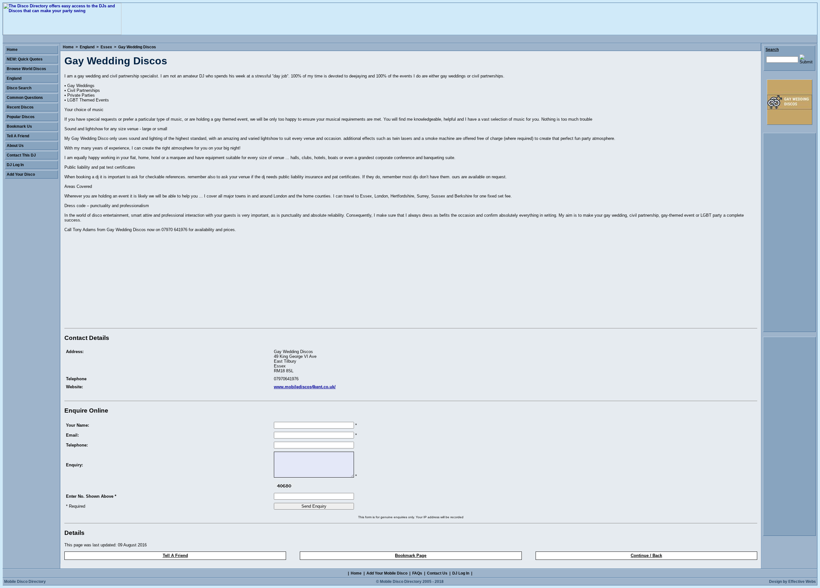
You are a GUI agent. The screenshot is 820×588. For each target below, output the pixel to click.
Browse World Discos (26, 69)
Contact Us (437, 573)
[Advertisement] (118, 281)
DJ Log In (15, 165)
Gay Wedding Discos (137, 47)
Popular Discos (21, 117)
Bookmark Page (410, 555)
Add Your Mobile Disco (386, 573)
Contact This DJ (21, 155)
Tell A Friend (175, 555)
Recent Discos (20, 107)
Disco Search (19, 88)
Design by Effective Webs (792, 581)
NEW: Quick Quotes (25, 59)
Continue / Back (646, 555)
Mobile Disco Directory (25, 581)
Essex (106, 47)
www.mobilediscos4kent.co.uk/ (305, 386)
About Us (15, 145)
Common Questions (25, 97)
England (87, 47)
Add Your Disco (21, 174)
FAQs (417, 573)
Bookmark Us (19, 126)
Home (68, 47)
